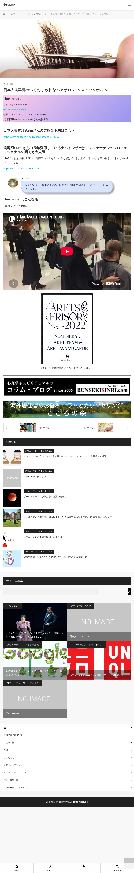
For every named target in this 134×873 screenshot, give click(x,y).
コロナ (7, 750)
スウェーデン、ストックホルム (38, 451)
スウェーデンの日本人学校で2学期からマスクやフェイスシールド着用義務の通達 (65, 456)
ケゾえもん (12, 606)
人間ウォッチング (12, 765)
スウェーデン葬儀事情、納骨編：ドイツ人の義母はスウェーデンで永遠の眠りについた (68, 516)
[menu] (129, 5)
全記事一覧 (9, 742)
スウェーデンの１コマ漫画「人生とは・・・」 (47, 537)
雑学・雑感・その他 (80, 606)
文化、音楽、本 (11, 780)
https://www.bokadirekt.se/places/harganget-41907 (31, 136)
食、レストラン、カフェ (15, 772)
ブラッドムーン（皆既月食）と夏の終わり (45, 496)
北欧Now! (9, 4)
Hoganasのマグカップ (35, 476)
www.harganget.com (14, 109)
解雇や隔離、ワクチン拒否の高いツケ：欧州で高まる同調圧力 (55, 557)
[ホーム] (67, 727)
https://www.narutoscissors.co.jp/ (21, 168)
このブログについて (13, 735)
